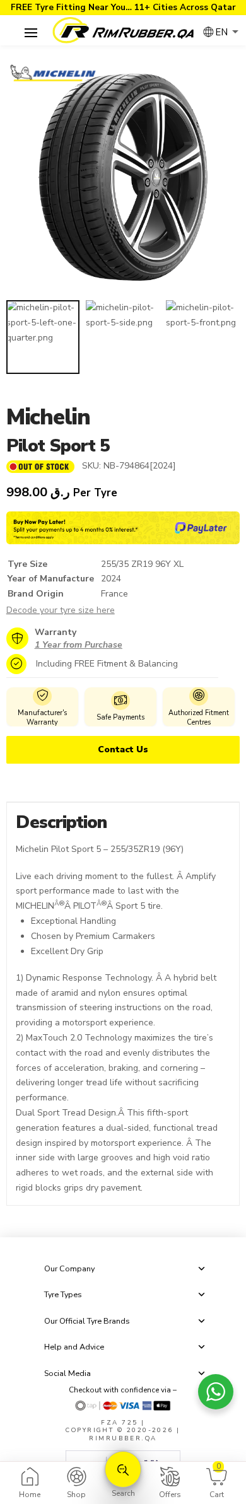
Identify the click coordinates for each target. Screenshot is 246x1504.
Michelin (48, 417)
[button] (31, 33)
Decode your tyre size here (60, 610)
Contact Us (123, 749)
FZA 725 (119, 1422)
